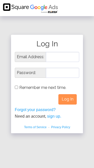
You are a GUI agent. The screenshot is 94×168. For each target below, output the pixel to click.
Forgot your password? (35, 110)
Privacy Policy (60, 127)
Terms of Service (35, 127)
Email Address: (30, 57)
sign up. (54, 116)
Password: (26, 73)
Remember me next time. (42, 87)
